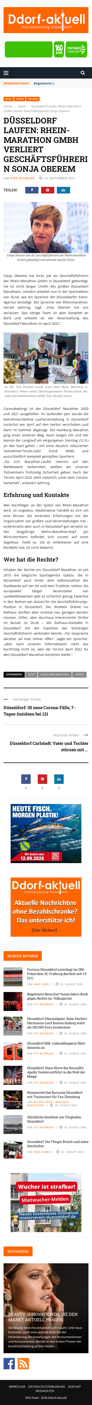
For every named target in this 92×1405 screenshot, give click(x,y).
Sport (8, 99)
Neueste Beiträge (22, 956)
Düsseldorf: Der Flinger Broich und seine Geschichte (57, 1143)
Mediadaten (45, 1391)
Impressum (17, 1387)
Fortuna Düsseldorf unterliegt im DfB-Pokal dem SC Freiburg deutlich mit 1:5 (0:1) (56, 973)
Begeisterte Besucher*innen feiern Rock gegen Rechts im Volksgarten (57, 996)
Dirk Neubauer (23, 178)
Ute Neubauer (43, 1004)
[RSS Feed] (23, 1363)
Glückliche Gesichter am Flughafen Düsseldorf (54, 1119)
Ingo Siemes (42, 1152)
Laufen (20, 99)
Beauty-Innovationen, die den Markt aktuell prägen (43, 1316)
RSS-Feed (31, 1398)
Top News (33, 99)
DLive (31, 674)
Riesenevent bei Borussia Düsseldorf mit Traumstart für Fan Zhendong (55, 1094)
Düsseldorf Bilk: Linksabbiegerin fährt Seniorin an (56, 1045)
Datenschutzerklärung (46, 1387)
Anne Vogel (41, 984)
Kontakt (74, 1387)
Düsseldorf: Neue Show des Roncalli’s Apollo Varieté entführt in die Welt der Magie (56, 1072)
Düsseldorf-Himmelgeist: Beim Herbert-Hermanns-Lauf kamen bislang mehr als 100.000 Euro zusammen (57, 1022)
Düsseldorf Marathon (55, 674)
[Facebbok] (9, 1363)
